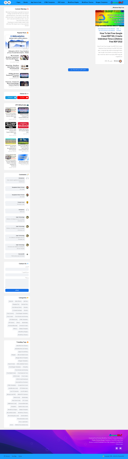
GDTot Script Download (22, 379)
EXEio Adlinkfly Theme (22, 364)
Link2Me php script (13, 388)
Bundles (26, 307)
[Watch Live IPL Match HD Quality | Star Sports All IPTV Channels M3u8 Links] (23, 141)
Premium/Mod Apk (12, 325)
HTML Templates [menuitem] (49, 2)
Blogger (13, 355)
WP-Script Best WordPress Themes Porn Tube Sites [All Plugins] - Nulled (12, 58)
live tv (11, 425)
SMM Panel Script (12, 403)
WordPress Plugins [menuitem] (73, 2)
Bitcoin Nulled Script (23, 355)
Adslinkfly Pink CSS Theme (21, 348)
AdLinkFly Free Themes (22, 345)
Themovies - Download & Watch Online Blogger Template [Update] (12, 83)
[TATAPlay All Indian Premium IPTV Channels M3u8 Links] (24, 75)
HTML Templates (24, 319)
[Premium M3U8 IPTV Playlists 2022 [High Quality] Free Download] (10, 157)
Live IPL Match (24, 391)
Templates (13, 406)
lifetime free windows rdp (21, 425)
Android (11, 301)
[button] (9, 2)
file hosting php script (13, 415)
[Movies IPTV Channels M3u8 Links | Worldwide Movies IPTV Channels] (10, 141)
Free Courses (10, 313)
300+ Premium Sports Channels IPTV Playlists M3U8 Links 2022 (10, 132)
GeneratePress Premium (22, 382)
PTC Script (25, 400)
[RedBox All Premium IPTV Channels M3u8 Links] (23, 125)
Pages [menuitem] (18, 2)
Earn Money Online (17, 307)
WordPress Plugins (23, 331)
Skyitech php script (23, 406)
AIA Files (26, 301)
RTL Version (7, 456)
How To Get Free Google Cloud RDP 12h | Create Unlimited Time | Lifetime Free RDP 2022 (110, 38)
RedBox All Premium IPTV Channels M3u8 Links (24, 131)
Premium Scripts (24, 325)
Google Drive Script (23, 385)
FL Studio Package (17, 310)
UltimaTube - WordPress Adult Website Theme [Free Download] (12, 67)
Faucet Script (11, 364)
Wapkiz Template (23, 328)
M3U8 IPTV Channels (23, 394)
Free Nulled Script (11, 373)
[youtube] (120, 448)
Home (20, 456)
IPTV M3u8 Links (13, 319)
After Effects (18, 301)
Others (18, 322)
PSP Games (11, 322)
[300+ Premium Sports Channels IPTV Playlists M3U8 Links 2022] (10, 125)
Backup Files (25, 304)
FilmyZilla (25, 367)
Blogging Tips (16, 304)
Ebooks (26, 310)
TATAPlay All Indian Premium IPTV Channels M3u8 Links (12, 75)
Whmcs (15, 328)
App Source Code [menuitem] (36, 2)
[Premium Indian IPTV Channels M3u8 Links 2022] (10, 110)
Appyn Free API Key (23, 351)
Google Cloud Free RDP (109, 30)
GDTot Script (16, 376)
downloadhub (24, 415)
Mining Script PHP (11, 394)
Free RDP (113, 29)
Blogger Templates (23, 361)
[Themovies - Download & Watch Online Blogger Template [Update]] (24, 83)
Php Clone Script (16, 400)
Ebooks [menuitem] (26, 2)
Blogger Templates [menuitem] (102, 2)
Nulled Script (17, 397)
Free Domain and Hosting (104, 29)
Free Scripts (10, 316)
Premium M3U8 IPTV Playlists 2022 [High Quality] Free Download (11, 164)
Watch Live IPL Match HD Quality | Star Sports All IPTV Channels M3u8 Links (23, 148)
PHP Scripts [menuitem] (61, 2)
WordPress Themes (23, 335)
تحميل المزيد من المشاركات (79, 69)
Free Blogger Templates (22, 313)
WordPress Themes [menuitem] (87, 2)
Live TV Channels (14, 391)
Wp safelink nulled (11, 412)
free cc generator (23, 422)
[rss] (116, 448)
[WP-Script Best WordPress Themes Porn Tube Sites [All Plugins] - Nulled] (24, 57)
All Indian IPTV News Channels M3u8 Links (24, 162)
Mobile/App (25, 322)
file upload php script (22, 418)
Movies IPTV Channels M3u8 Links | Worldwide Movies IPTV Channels (11, 148)
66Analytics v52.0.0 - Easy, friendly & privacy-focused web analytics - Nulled (18, 52)
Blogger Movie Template (22, 358)
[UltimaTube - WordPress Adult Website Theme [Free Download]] (24, 67)
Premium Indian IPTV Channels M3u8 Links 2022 (11, 116)
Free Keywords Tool (23, 373)
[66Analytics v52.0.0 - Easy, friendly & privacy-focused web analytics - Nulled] (17, 41)
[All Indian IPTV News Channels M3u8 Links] (23, 157)
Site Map (14, 456)
